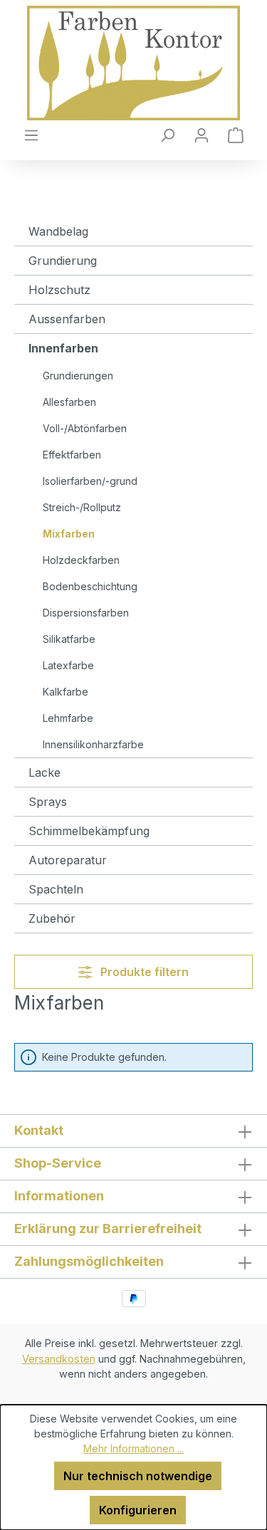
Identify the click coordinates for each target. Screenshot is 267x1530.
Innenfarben (63, 348)
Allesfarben (69, 402)
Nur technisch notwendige (137, 1476)
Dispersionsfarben (86, 613)
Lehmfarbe (68, 718)
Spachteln (55, 889)
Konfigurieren (138, 1510)
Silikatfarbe (69, 639)
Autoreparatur (67, 860)
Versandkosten (58, 1359)
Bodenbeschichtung (90, 586)
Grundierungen (78, 376)
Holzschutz (59, 290)
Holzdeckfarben (81, 560)
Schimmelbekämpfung (89, 831)
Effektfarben (72, 455)
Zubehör (51, 918)
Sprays (47, 802)
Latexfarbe (68, 665)
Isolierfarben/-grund (90, 481)
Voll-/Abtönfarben (85, 428)
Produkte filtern (143, 972)
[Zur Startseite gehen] (133, 63)
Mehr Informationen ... (133, 1448)
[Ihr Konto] (201, 134)
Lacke (44, 772)
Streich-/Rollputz (82, 507)
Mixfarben (69, 534)
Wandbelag (58, 231)
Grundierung (62, 260)
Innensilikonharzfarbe (93, 744)
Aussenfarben (66, 319)
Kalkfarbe (65, 692)
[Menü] (31, 134)
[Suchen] (167, 134)
